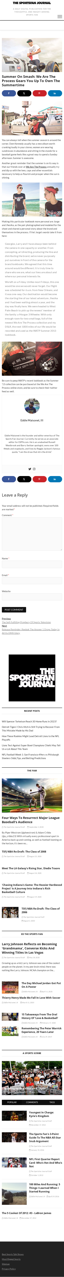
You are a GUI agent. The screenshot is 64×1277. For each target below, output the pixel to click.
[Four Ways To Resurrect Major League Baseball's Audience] (32, 795)
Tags (52, 1102)
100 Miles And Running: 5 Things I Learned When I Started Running (44, 1188)
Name (5, 558)
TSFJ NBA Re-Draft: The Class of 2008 (24, 851)
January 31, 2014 (37, 1150)
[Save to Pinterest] (40, 93)
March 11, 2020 (28, 1002)
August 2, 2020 (29, 921)
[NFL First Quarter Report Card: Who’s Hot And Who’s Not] (14, 1159)
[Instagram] (34, 469)
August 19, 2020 (35, 897)
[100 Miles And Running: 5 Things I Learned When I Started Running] (14, 1184)
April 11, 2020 (46, 992)
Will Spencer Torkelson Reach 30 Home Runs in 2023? (29, 721)
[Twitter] (29, 469)
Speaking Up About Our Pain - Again (25, 1088)
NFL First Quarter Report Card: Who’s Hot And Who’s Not (45, 1162)
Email (5, 575)
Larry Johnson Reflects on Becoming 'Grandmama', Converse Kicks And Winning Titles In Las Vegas (29, 948)
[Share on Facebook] (9, 93)
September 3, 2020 (36, 827)
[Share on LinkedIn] (55, 93)
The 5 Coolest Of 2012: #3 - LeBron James (26, 1213)
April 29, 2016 (53, 1196)
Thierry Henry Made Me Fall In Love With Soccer (31, 997)
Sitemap (6, 1264)
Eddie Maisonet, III (30, 992)
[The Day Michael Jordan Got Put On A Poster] (10, 987)
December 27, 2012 (28, 1218)
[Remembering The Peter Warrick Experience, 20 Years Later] (10, 1031)
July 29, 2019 (46, 1037)
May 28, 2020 (34, 957)
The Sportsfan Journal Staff (14, 827)
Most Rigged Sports (11, 1259)
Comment (7, 515)
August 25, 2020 (35, 856)
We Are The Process (36, 166)
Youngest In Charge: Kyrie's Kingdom (41, 1114)
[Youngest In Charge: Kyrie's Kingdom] (14, 1112)
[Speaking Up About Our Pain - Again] (32, 1078)
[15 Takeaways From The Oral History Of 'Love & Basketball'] (10, 1017)
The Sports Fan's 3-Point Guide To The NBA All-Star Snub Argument (45, 1137)
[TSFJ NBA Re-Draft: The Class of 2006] (10, 912)
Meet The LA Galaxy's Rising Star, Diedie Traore (31, 868)
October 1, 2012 (37, 1175)
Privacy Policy (9, 1268)
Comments (32, 1102)
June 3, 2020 (36, 1092)
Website (6, 591)
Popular (11, 1102)
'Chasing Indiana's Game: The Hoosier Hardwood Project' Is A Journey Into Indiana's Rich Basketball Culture (32, 888)
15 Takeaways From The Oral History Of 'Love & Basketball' (40, 1016)
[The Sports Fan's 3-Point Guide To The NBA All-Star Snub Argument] (14, 1134)
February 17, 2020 (48, 1023)
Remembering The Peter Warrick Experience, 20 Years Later (42, 1030)
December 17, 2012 (38, 1125)
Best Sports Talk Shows (13, 1254)
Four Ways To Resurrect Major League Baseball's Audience (31, 820)
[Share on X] (24, 93)
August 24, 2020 (35, 873)
